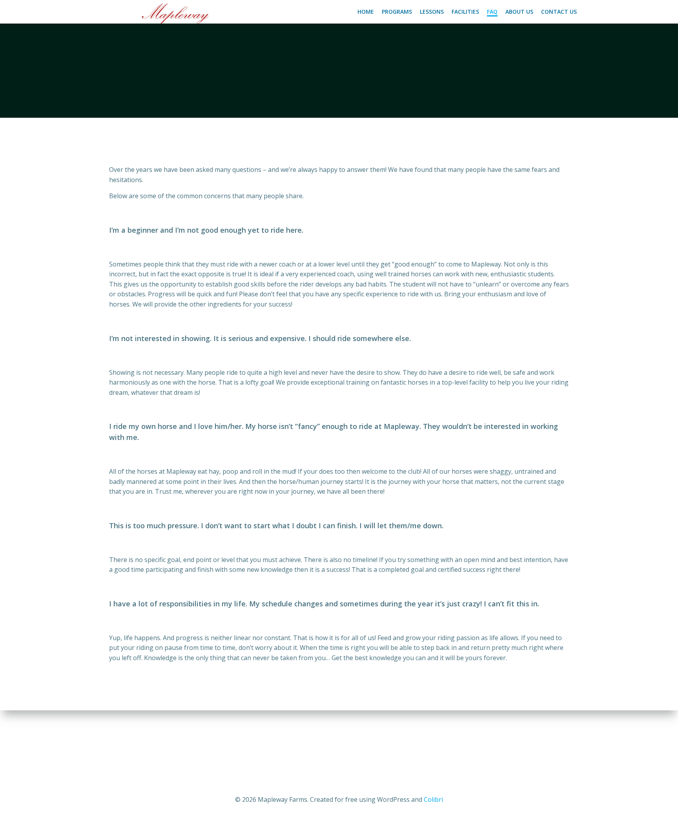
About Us (519, 11)
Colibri (433, 799)
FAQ (492, 11)
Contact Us (559, 11)
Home (365, 11)
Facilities (465, 11)
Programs (397, 11)
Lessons (432, 11)
